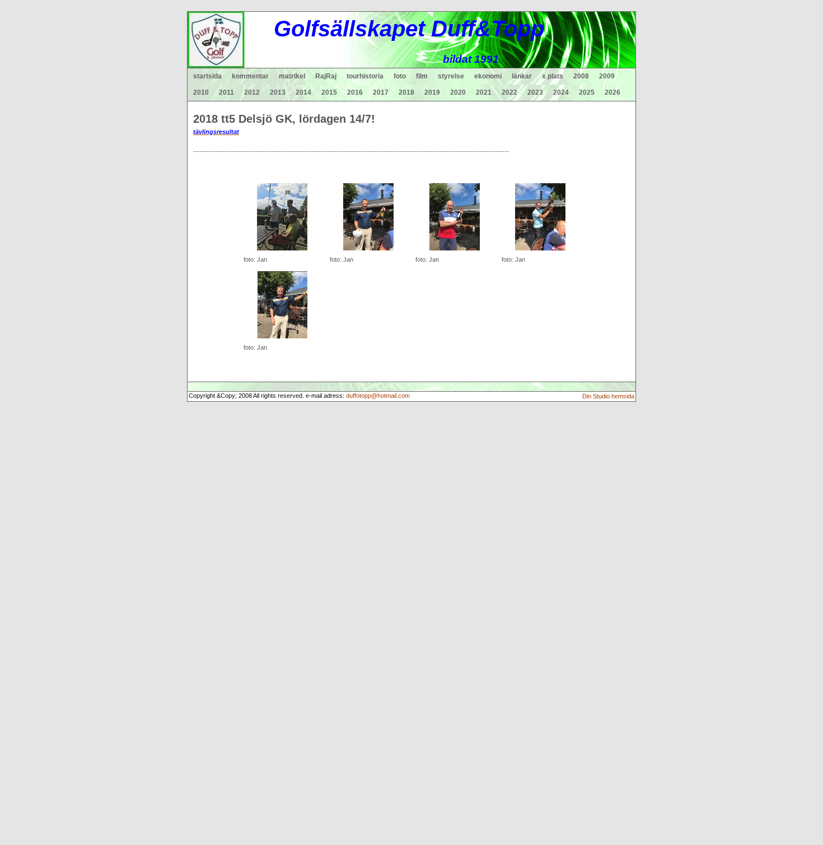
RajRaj (325, 76)
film (422, 76)
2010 (201, 92)
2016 (355, 92)
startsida (207, 76)
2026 (612, 92)
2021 (484, 92)
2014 (303, 92)
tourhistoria (365, 76)
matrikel (292, 76)
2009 (607, 76)
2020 (458, 92)
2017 (381, 92)
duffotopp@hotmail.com (378, 395)
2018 (406, 92)
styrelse (451, 76)
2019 (432, 92)
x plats (552, 76)
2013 (278, 92)
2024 (561, 92)
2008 (581, 76)
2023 (535, 92)
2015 (329, 92)
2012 (252, 92)
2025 (587, 92)
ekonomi (488, 76)
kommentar (250, 76)
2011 (226, 92)
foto (400, 76)
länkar (522, 76)
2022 (509, 92)
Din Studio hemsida (608, 396)
